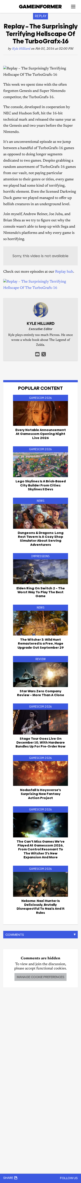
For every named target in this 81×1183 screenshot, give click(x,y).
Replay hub (64, 272)
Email (37, 354)
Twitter (43, 354)
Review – (40, 693)
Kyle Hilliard (21, 48)
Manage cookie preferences (40, 977)
